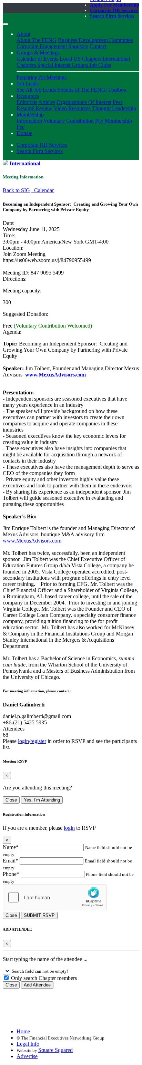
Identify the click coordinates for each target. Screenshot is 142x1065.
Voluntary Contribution (68, 121)
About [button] (23, 34)
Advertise (27, 1056)
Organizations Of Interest (84, 102)
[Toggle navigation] (5, 24)
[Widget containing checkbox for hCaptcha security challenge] (55, 897)
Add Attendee (37, 985)
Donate (24, 133)
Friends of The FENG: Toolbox (91, 90)
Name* (11, 847)
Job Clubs (100, 65)
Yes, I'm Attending (42, 800)
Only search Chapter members (43, 978)
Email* (10, 861)
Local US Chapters (81, 59)
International (25, 163)
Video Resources (72, 108)
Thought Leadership (114, 108)
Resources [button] (28, 96)
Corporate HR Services (114, 10)
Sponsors (78, 46)
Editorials (27, 102)
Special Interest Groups (63, 65)
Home (23, 1031)
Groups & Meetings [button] (38, 52)
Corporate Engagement (42, 46)
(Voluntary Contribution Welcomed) (53, 326)
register (38, 741)
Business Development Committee (95, 40)
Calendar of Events (38, 59)
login (23, 741)
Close (11, 800)
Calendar (42, 190)
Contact (98, 46)
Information (29, 121)
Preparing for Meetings (42, 77)
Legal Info (28, 1044)
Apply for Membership (114, 5)
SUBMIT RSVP (39, 915)
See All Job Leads (36, 90)
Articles (46, 102)
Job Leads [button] (28, 83)
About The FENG (37, 40)
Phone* (11, 874)
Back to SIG (16, 190)
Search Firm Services (112, 16)
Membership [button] (30, 114)
